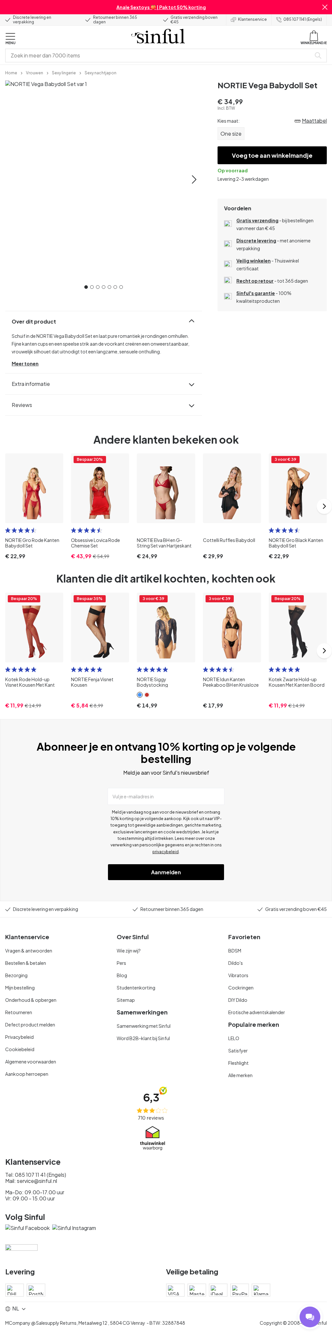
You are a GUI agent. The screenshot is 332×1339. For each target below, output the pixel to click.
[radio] (7, 530)
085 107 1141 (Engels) (302, 19)
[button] (324, 7)
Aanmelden (166, 872)
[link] (11, 72)
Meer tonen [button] (25, 363)
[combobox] (159, 55)
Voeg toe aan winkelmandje (272, 155)
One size (231, 133)
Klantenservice (252, 19)
